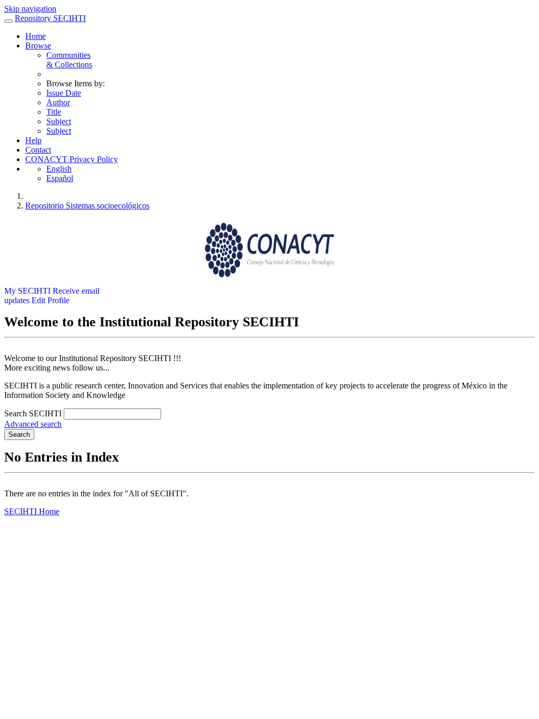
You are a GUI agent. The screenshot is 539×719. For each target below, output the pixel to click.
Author (58, 102)
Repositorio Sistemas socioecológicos (87, 205)
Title (53, 111)
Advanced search (33, 424)
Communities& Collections (69, 60)
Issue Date (63, 92)
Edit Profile (50, 300)
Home (35, 36)
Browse (38, 45)
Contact (38, 149)
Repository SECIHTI (50, 18)
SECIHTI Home (31, 511)
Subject (58, 121)
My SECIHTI (27, 290)
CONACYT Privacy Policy (71, 159)
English (59, 168)
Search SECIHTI (33, 413)
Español (59, 178)
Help (33, 140)
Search (19, 434)
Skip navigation (30, 8)
